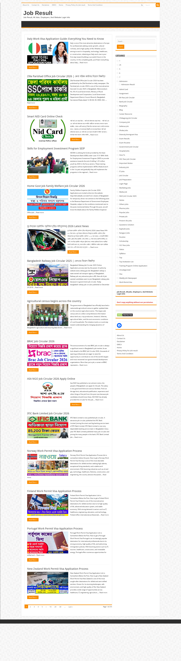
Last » (71, 607)
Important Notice (126, 163)
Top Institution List (126, 262)
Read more (83, 63)
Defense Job (124, 126)
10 (50, 607)
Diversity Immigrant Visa (128, 135)
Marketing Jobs (125, 188)
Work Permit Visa (125, 282)
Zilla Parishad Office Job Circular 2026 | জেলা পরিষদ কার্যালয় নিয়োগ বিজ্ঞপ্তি (66, 76)
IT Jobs (122, 171)
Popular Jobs (124, 212)
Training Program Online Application (133, 266)
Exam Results (124, 139)
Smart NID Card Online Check (45, 116)
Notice (121, 200)
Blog (121, 110)
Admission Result (128, 84)
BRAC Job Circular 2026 (40, 341)
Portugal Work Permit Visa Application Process (55, 528)
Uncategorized (125, 270)
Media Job (123, 192)
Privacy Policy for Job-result (75, 5)
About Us (26, 5)
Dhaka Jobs (123, 130)
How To (122, 155)
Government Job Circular (128, 147)
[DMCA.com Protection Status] (125, 315)
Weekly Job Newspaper (128, 278)
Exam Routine (124, 143)
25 (120, 65)
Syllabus (122, 253)
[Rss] (142, 5)
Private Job (123, 217)
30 (60, 607)
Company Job (124, 122)
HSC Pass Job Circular (127, 159)
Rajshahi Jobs (124, 229)
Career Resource (125, 114)
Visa (120, 274)
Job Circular (123, 176)
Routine (122, 237)
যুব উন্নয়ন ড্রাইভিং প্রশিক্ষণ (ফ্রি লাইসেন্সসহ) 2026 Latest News (58, 226)
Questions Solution (126, 225)
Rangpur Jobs (124, 233)
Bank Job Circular (126, 102)
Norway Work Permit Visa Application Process (54, 450)
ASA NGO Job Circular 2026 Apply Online (51, 378)
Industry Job (124, 167)
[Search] (158, 5)
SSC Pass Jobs (124, 245)
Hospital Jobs (124, 151)
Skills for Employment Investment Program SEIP (56, 148)
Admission (123, 81)
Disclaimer (45, 5)
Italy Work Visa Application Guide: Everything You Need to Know (65, 38)
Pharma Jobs (124, 208)
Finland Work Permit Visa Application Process (54, 491)
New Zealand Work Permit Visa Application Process (57, 568)
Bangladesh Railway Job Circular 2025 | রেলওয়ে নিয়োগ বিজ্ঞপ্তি (61, 260)
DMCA (54, 5)
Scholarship (123, 241)
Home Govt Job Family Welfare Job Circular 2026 (56, 186)
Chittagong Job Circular (128, 118)
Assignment (123, 93)
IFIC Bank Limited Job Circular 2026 (48, 413)
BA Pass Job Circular (127, 98)
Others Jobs (123, 204)
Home (61, 5)
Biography (123, 106)
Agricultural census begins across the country (54, 301)
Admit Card (123, 89)
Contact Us (35, 5)
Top (120, 258)
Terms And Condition (95, 5)
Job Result (37, 13)
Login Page (123, 184)
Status (121, 249)
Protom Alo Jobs (125, 221)
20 (55, 607)
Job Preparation (125, 180)
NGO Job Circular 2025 (127, 196)
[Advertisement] (79, 642)
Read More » (33, 67)
